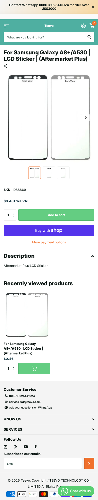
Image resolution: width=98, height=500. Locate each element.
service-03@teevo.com (25, 402)
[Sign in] (83, 25)
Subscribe (89, 463)
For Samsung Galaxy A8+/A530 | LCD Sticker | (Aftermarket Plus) (23, 348)
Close (93, 7)
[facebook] (35, 447)
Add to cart (56, 215)
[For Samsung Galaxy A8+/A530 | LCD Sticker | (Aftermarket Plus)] (27, 315)
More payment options (49, 242)
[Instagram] (5, 447)
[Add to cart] (34, 368)
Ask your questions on (30, 407)
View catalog (6, 26)
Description (19, 256)
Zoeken (89, 37)
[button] (86, 117)
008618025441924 (22, 396)
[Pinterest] (15, 447)
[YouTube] (26, 447)
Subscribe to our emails (22, 454)
